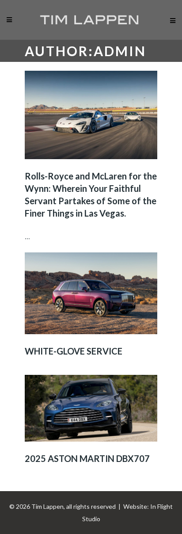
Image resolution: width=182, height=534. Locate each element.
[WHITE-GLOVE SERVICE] (91, 293)
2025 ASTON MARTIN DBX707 (87, 458)
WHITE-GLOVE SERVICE (73, 351)
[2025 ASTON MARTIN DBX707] (91, 408)
